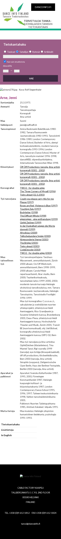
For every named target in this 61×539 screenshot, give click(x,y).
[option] (9, 51)
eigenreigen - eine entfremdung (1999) (39, 219)
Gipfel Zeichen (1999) (30, 222)
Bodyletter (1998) (29, 212)
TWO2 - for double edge (32, 188)
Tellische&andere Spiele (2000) (35, 236)
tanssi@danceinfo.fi (30, 523)
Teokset (11, 52)
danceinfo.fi (43, 7)
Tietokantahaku (10, 424)
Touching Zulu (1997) (30, 209)
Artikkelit (48, 52)
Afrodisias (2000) (28, 232)
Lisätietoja (7, 429)
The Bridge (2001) (29, 243)
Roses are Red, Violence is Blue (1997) (39, 205)
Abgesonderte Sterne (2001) (34, 239)
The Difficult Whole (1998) (33, 215)
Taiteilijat (23, 52)
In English (6, 435)
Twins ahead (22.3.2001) (32, 194)
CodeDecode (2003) (30, 249)
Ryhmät (36, 52)
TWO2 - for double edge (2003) (36, 253)
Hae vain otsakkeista (16, 62)
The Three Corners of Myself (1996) (38, 191)
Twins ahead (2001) (30, 246)
